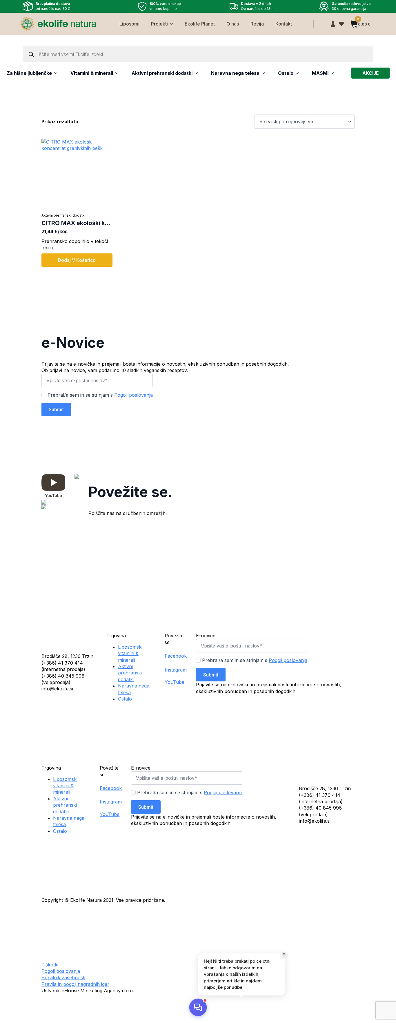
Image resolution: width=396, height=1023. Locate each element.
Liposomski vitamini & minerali (130, 653)
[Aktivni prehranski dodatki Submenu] (195, 73)
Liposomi (129, 24)
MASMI (320, 73)
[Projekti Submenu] (173, 24)
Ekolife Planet (200, 24)
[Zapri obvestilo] (284, 954)
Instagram (176, 670)
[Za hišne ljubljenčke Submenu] (54, 73)
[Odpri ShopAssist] (198, 1007)
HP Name (48, 329)
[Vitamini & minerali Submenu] (115, 73)
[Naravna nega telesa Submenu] (262, 73)
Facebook (176, 656)
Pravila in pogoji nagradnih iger (75, 984)
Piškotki (49, 965)
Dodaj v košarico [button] (77, 260)
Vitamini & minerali (91, 73)
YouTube (174, 682)
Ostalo (285, 73)
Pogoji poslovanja (133, 395)
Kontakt (283, 24)
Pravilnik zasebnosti (63, 977)
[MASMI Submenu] (331, 73)
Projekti (159, 24)
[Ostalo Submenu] (296, 73)
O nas (232, 24)
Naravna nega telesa (235, 73)
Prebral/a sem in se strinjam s (100, 395)
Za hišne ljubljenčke (29, 73)
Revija (257, 24)
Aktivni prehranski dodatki (162, 73)
